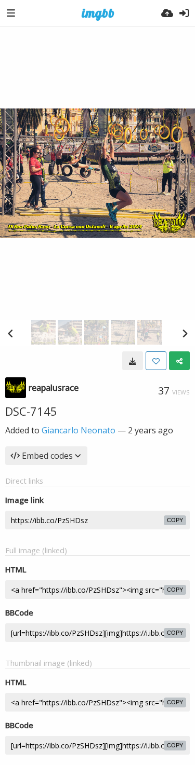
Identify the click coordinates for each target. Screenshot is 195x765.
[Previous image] (10, 333)
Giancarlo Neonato (78, 430)
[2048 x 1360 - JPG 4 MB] (132, 360)
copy (175, 520)
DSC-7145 (31, 411)
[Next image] (184, 333)
